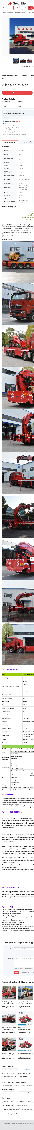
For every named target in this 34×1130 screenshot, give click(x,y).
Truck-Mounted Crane (9, 1093)
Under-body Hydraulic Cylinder (10, 1076)
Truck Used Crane (8, 1105)
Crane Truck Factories (25, 1101)
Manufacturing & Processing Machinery (16, 12)
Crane (28, 12)
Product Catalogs (26, 1070)
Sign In (4, 134)
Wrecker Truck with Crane (8, 1073)
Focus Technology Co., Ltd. (22, 1123)
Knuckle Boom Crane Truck (25, 1073)
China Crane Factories (9, 1101)
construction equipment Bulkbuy (12, 1114)
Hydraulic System (22, 1076)
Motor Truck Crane (27, 1109)
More (3, 1117)
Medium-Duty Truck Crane (25, 1093)
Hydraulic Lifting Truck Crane (11, 1109)
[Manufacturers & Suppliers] (17, 3)
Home (3, 12)
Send (16, 972)
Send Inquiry (17, 93)
